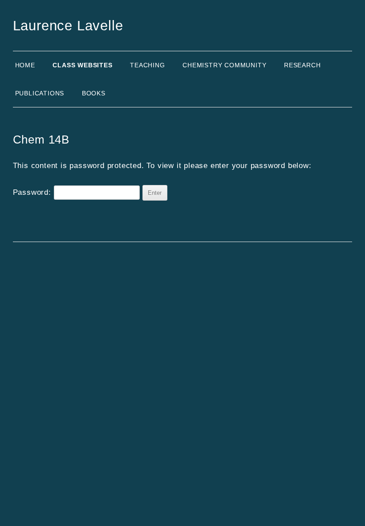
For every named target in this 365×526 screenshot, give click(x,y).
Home (25, 65)
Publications (40, 93)
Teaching (147, 65)
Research (302, 65)
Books (93, 93)
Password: (33, 192)
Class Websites (82, 65)
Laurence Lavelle (68, 25)
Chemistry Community (224, 65)
